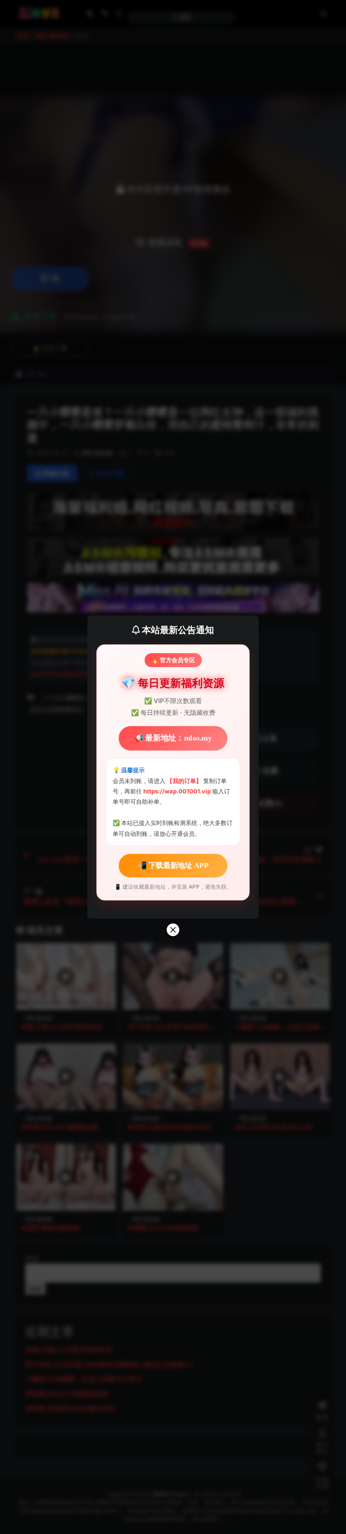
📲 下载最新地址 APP (173, 865)
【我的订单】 (184, 780)
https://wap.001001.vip (177, 791)
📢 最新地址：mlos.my (173, 738)
